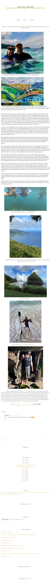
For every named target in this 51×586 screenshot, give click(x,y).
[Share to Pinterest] (40, 404)
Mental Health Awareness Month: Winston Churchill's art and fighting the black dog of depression (19, 553)
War (18, 494)
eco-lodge (25, 391)
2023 (25, 460)
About (24, 19)
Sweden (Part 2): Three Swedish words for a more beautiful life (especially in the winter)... (18, 534)
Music (39, 492)
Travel (15, 494)
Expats (18, 492)
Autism (4, 492)
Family (22, 492)
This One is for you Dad (5, 556)
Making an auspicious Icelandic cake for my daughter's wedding (13, 545)
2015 (25, 479)
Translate (23, 519)
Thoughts (31, 405)
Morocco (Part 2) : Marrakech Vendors (8, 537)
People (22, 405)
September (26, 462)
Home (18, 19)
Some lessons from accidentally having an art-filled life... (12, 548)
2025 (25, 459)
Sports (26, 405)
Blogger (31, 566)
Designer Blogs (29, 578)
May (25, 463)
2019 (25, 473)
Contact (31, 19)
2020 (25, 472)
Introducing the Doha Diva (6, 540)
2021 (25, 470)
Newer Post (46, 439)
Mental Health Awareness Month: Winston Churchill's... (26, 465)
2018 (25, 475)
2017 (25, 476)
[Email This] (35, 404)
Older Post (4, 439)
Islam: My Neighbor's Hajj (6, 542)
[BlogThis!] (36, 404)
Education (15, 492)
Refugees (48, 492)
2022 (25, 469)
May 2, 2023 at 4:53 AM (14, 415)
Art (2, 492)
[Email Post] (33, 404)
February (25, 467)
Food (25, 492)
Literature (35, 492)
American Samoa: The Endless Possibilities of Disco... (26, 466)
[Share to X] (37, 404)
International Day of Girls (6, 550)
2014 (25, 480)
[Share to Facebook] (38, 404)
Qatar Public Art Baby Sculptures (7, 532)
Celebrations (9, 492)
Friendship (28, 492)
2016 (25, 477)
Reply (5, 419)
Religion (2, 494)
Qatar (45, 492)
